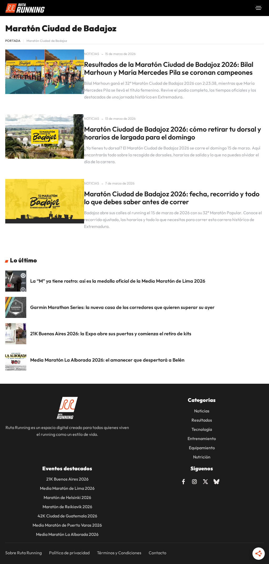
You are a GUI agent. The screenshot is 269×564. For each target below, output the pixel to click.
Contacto (157, 552)
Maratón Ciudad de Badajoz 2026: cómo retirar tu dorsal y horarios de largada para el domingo (172, 133)
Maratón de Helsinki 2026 (67, 497)
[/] (258, 8)
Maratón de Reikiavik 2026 (67, 506)
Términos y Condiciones (119, 552)
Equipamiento (202, 447)
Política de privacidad (69, 552)
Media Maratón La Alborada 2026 (67, 534)
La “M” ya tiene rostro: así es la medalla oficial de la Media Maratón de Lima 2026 (117, 281)
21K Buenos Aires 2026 (67, 479)
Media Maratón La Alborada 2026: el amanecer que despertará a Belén (107, 360)
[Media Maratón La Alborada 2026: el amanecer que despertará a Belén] (15, 360)
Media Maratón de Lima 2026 (67, 488)
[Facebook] (183, 480)
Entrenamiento (202, 438)
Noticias (91, 54)
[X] (205, 480)
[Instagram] (194, 480)
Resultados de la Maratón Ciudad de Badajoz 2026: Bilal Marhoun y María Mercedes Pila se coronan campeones (168, 68)
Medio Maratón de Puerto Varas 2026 (67, 525)
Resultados (202, 420)
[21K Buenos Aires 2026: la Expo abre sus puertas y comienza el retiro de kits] (15, 333)
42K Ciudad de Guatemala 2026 (67, 515)
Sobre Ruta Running (23, 552)
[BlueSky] (216, 480)
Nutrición (201, 457)
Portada (12, 41)
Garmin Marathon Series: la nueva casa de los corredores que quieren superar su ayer (122, 307)
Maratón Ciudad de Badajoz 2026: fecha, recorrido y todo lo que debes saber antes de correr (172, 197)
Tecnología (202, 429)
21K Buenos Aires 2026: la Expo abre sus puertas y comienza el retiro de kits (110, 334)
